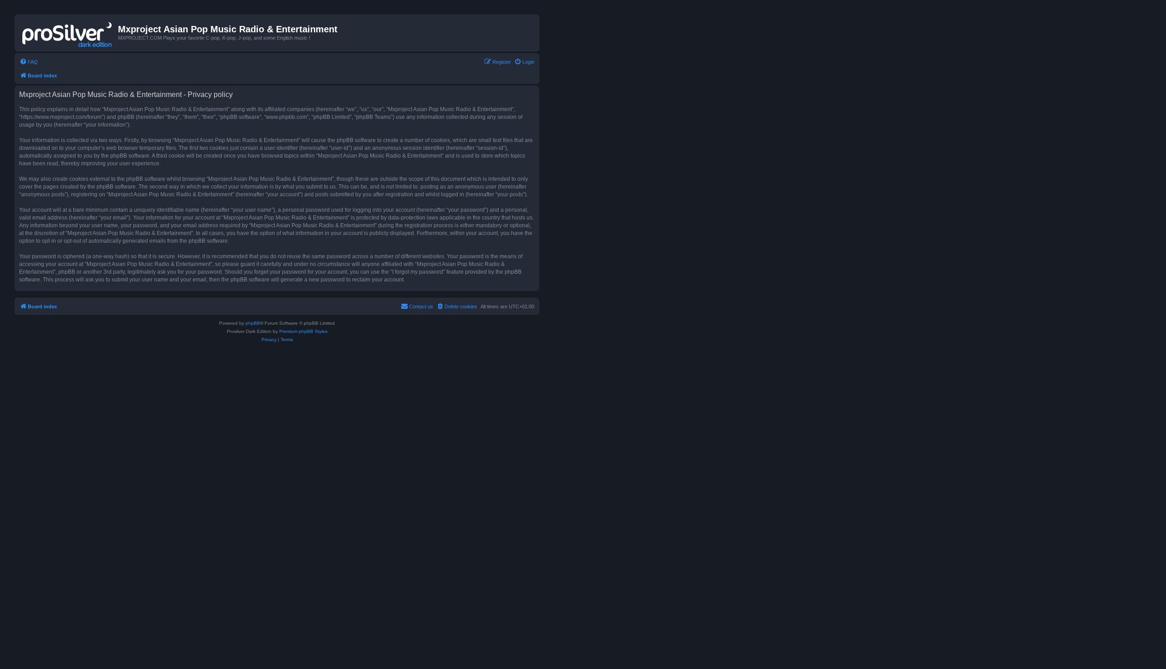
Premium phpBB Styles (303, 331)
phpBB (252, 323)
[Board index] (67, 32)
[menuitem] (29, 61)
